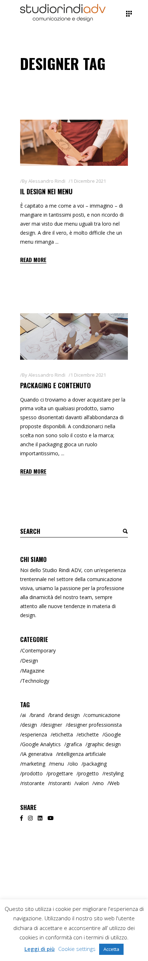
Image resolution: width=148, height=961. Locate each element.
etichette (88, 734)
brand (38, 715)
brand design (65, 715)
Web (114, 783)
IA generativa (37, 753)
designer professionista (95, 724)
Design (30, 660)
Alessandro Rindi (46, 181)
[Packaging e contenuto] (74, 336)
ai (24, 715)
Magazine (33, 670)
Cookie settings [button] (77, 948)
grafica (74, 744)
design (29, 724)
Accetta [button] (111, 949)
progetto (88, 773)
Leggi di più (39, 948)
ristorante (33, 783)
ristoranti (60, 783)
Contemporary (39, 650)
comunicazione (102, 715)
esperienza (34, 734)
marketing (33, 763)
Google (112, 734)
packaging (95, 763)
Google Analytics (41, 744)
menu (57, 763)
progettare (60, 773)
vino (99, 783)
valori (82, 783)
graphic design (104, 744)
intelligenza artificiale (82, 753)
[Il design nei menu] (74, 143)
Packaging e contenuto (55, 385)
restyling (114, 773)
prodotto (32, 773)
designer (52, 724)
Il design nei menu (46, 191)
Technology (35, 680)
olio (73, 763)
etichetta (62, 734)
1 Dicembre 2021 (88, 181)
